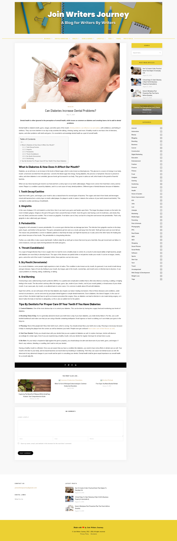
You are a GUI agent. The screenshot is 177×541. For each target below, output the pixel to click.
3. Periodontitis (29, 152)
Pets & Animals (136, 223)
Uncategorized (136, 269)
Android (134, 128)
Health (74, 38)
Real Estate (135, 233)
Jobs (133, 203)
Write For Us (128, 38)
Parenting (135, 220)
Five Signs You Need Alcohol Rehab (107, 383)
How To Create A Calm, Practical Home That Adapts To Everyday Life (152, 71)
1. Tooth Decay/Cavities (32, 147)
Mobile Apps (135, 217)
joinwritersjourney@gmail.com (26, 488)
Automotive (135, 131)
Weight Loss (136, 276)
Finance (134, 167)
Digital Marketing (61, 38)
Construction (136, 151)
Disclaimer (94, 534)
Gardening (135, 184)
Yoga (133, 279)
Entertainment (136, 161)
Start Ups (135, 259)
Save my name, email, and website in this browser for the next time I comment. (46, 443)
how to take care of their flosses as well (101, 328)
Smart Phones (136, 246)
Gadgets (134, 177)
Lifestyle (100, 38)
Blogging (134, 138)
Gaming (134, 180)
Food (133, 174)
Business (47, 38)
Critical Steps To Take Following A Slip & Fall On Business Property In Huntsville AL (152, 82)
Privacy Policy (84, 534)
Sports (134, 256)
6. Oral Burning (29, 158)
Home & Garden (87, 38)
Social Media (136, 249)
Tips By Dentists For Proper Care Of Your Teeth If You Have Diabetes (44, 161)
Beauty (134, 134)
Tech (110, 38)
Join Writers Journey (95, 527)
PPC (133, 230)
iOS (133, 200)
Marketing (135, 213)
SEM (133, 236)
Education (135, 157)
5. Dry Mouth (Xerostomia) (32, 156)
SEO (133, 240)
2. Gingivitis (28, 149)
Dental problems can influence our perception (85, 128)
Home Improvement (138, 197)
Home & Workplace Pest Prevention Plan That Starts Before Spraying (151, 93)
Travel (118, 38)
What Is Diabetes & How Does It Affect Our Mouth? (38, 145)
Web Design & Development (141, 272)
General (134, 187)
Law (133, 207)
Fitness (134, 171)
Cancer (134, 148)
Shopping (135, 243)
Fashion (134, 164)
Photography (136, 226)
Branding (134, 141)
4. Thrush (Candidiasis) (32, 154)
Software (134, 253)
